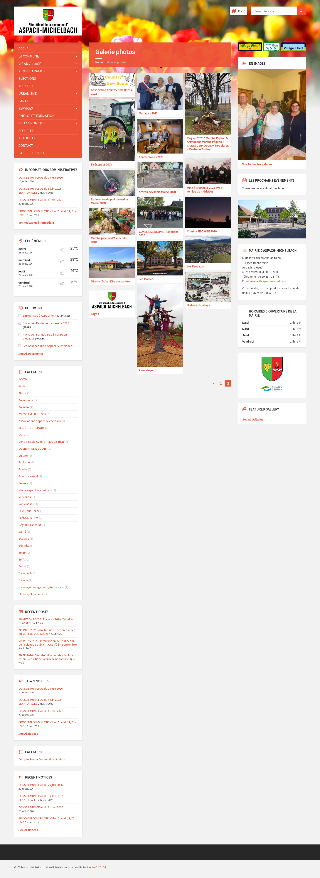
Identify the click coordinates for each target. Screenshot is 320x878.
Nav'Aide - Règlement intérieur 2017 (46, 323)
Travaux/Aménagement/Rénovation (41, 587)
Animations (26, 400)
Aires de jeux (147, 370)
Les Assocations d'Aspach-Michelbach (47, 346)
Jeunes (23, 483)
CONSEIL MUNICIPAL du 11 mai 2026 (41, 200)
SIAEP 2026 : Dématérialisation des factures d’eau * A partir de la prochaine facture (47, 657)
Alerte (23, 393)
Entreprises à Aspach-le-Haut (42, 315)
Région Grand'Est (30, 525)
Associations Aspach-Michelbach (40, 421)
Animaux (24, 407)
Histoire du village (198, 305)
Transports (26, 573)
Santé (24, 101)
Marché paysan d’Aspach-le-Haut (109, 240)
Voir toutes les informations (37, 223)
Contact (26, 145)
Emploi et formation (37, 115)
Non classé (26, 504)
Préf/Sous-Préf (28, 518)
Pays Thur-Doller (29, 511)
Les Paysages (196, 266)
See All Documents (31, 354)
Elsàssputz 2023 (101, 164)
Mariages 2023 (148, 113)
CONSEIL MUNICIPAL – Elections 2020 (159, 233)
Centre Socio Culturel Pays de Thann (42, 442)
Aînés (22, 386)
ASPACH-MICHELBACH (32, 414)
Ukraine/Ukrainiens (31, 594)
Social (22, 566)
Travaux (23, 580)
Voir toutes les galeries (257, 164)
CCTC (22, 435)
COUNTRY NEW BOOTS (33, 449)
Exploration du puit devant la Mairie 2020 (109, 201)
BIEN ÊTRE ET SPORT (31, 428)
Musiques (25, 497)
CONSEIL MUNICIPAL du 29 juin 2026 (41, 177)
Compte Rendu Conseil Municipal (40, 759)
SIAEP (22, 552)
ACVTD (23, 379)
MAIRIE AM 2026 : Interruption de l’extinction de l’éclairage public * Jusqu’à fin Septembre (48, 643)
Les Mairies (146, 279)
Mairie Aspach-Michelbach (35, 490)
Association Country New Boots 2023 (111, 92)
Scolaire (24, 538)
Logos (95, 314)
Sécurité (26, 130)
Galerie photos (32, 153)
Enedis (23, 469)
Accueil (25, 48)
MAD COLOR (99, 867)
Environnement (28, 476)
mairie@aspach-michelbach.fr (269, 281)
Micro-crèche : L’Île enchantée (110, 281)
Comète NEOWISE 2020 (202, 231)
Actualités (28, 138)
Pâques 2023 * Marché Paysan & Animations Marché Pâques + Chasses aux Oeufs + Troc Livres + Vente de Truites (208, 143)
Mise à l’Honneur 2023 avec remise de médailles (204, 189)
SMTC (22, 559)
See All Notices (28, 734)
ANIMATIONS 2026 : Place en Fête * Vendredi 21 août (47, 621)
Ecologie (24, 462)
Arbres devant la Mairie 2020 (157, 192)
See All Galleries (252, 419)
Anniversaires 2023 (151, 157)
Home (99, 62)
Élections (27, 78)
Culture (23, 456)
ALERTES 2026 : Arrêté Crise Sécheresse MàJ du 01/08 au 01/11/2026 (48, 632)
